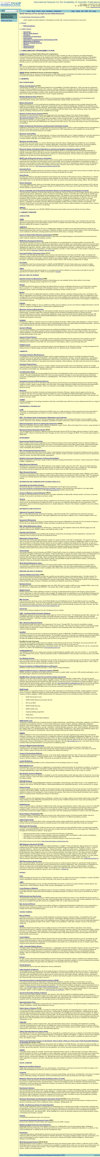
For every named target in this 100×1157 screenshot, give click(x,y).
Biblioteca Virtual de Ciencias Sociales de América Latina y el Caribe (42, 1078)
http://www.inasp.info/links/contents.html (48, 166)
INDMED (22, 733)
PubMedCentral (25, 804)
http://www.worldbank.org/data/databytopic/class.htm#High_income (40, 488)
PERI (86, 11)
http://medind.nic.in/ (73, 741)
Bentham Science (25, 584)
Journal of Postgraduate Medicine (31, 753)
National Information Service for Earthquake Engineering (38, 423)
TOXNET (22, 400)
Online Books (24, 175)
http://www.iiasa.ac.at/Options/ (55, 989)
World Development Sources (29, 1142)
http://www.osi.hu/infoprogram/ (29, 116)
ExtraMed (23, 632)
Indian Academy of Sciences (29, 969)
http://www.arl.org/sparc (27, 118)
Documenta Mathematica (28, 520)
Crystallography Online (27, 372)
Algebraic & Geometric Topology (30, 512)
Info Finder (23, 262)
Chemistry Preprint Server (28, 364)
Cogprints (23, 1072)
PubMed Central (25, 345)
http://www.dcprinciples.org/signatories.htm (55, 841)
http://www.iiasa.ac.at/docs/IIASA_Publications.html (42, 986)
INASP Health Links (26, 720)
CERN (21, 882)
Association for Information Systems (32, 485)
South (94, 11)
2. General (23, 23)
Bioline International (26, 103)
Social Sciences (28, 47)
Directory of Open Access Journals (31, 113)
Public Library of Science (28, 1008)
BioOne (22, 292)
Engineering (27, 36)
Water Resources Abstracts (29, 464)
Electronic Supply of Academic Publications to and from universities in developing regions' (50, 149)
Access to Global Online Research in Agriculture (36, 235)
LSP (82, 11)
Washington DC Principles (28, 826)
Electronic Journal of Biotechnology (32, 309)
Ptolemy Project (25, 787)
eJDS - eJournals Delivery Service (31, 946)
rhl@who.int (64, 869)
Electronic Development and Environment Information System (40, 1099)
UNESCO (22, 207)
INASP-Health (24, 689)
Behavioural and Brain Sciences (30, 1066)
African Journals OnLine (28, 86)
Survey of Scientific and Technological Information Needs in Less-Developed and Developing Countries (54, 190)
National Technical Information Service (32, 430)
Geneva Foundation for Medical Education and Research (38, 666)
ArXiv (21, 876)
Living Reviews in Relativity (29, 888)
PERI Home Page (6, 20)
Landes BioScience (26, 761)
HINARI (22, 72)
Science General (28, 46)
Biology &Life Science (30, 33)
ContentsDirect (25, 937)
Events (38, 11)
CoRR (21, 410)
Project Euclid (24, 550)
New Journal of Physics (27, 904)
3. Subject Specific (25, 29)
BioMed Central (25, 590)
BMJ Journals (24, 599)
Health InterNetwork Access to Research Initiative (36, 670)
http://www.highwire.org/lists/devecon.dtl (70, 683)
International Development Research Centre (34, 1120)
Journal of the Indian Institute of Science (33, 992)
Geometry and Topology (28, 532)
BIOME (22, 926)
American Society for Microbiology (31, 278)
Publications (57, 11)
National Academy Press (28, 1002)
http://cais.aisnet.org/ (52, 490)
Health (78, 11)
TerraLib (22, 499)
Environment (27, 38)
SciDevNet (23, 1022)
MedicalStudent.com (26, 765)
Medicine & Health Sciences (32, 43)
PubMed (22, 796)
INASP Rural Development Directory (31, 241)
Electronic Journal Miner (28, 133)
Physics (26, 44)
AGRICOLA (23, 227)
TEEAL (22, 268)
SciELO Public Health (27, 820)
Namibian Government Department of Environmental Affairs (39, 458)
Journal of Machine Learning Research (32, 493)
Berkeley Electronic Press (28, 96)
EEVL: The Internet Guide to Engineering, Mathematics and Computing (43, 417)
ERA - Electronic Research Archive (31, 622)
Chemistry (26, 35)
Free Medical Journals (27, 658)
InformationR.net (25, 169)
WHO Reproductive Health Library (31, 861)
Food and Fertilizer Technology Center (32, 253)
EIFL (21, 65)
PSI (90, 11)
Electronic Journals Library (29, 141)
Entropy (22, 957)
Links (43, 11)
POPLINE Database (26, 781)
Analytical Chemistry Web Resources (32, 355)
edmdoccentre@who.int (91, 858)
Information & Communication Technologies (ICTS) (40, 39)
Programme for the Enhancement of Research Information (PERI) (44, 1155)
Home (29, 11)
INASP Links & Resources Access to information (36, 158)
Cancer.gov (23, 608)
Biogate (22, 285)
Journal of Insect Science (28, 337)
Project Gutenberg (26, 183)
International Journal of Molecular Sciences (34, 381)
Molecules (23, 390)
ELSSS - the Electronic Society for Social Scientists (37, 1105)
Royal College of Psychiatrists (30, 813)
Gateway (22, 1115)
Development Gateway (27, 1088)
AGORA (22, 54)
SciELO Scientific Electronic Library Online (34, 1031)
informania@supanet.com (52, 647)
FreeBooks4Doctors (26, 650)
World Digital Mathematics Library (31, 563)
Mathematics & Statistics (31, 41)
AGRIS (22, 219)
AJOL (73, 11)
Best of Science (25, 915)
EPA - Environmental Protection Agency (33, 450)
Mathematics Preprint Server (29, 538)
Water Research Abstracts (28, 472)
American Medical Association (30, 574)
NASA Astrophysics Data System (30, 896)
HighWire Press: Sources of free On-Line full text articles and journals (43, 677)
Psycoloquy (23, 1132)
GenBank (23, 320)
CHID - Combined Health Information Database (35, 613)
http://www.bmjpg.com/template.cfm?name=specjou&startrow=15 (40, 605)
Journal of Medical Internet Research (32, 745)
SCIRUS (22, 1050)
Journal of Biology (26, 328)
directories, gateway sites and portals (43, 250)
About (33, 11)
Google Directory (25, 965)
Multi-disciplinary (29, 26)
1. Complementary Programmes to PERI (32, 17)
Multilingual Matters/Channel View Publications (35, 1125)
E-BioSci (22, 303)
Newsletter (49, 11)
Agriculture (27, 32)
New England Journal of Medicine (31, 773)
